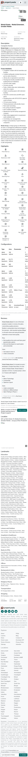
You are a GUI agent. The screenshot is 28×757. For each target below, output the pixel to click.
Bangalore (17, 661)
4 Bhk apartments (8, 52)
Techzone (8, 50)
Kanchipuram (17, 694)
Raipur (16, 709)
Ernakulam (17, 690)
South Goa (17, 683)
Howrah (16, 670)
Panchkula (4, 679)
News (2, 638)
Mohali (16, 677)
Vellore (16, 718)
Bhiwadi (3, 685)
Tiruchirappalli (5, 716)
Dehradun (3, 690)
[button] (20, 2)
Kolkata (3, 670)
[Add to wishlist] (21, 11)
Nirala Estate (4, 48)
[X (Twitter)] (5, 611)
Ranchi (16, 711)
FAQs (17, 633)
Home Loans (4, 640)
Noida (16, 50)
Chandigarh (17, 674)
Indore (2, 692)
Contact (23, 755)
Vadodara (3, 718)
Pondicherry (17, 707)
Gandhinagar (4, 674)
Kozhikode (17, 696)
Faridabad (17, 655)
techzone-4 (5, 366)
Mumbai (3, 659)
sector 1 (10, 324)
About (2, 633)
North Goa (4, 683)
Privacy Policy (20, 642)
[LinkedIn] (9, 611)
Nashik (16, 705)
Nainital (3, 705)
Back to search (6, 6)
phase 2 (12, 322)
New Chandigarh (5, 681)
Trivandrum (17, 716)
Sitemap (3, 644)
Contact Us (19, 638)
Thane (16, 659)
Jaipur (15, 692)
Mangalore (17, 701)
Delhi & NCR (4, 651)
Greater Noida (18, 653)
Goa (15, 681)
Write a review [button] (22, 410)
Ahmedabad (4, 672)
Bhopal (16, 685)
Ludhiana (16, 698)
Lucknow (3, 698)
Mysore (3, 703)
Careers (3, 635)
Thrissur (16, 714)
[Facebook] (2, 611)
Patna (2, 707)
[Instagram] (12, 611)
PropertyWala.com (13, 750)
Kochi (2, 696)
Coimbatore (17, 687)
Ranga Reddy (18, 666)
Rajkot (3, 711)
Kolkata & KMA (18, 668)
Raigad (3, 709)
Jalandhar (3, 694)
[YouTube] (16, 611)
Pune (2, 668)
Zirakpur (16, 679)
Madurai (3, 701)
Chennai (3, 664)
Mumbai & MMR (18, 657)
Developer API (20, 640)
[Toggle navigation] (25, 2)
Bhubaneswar (5, 687)
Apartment (8, 8)
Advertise (18, 644)
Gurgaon (3, 655)
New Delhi (17, 651)
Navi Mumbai (4, 661)
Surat (2, 714)
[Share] (24, 11)
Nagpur (16, 703)
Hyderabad (17, 664)
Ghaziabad (4, 137)
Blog (17, 635)
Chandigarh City (5, 677)
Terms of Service (5, 642)
